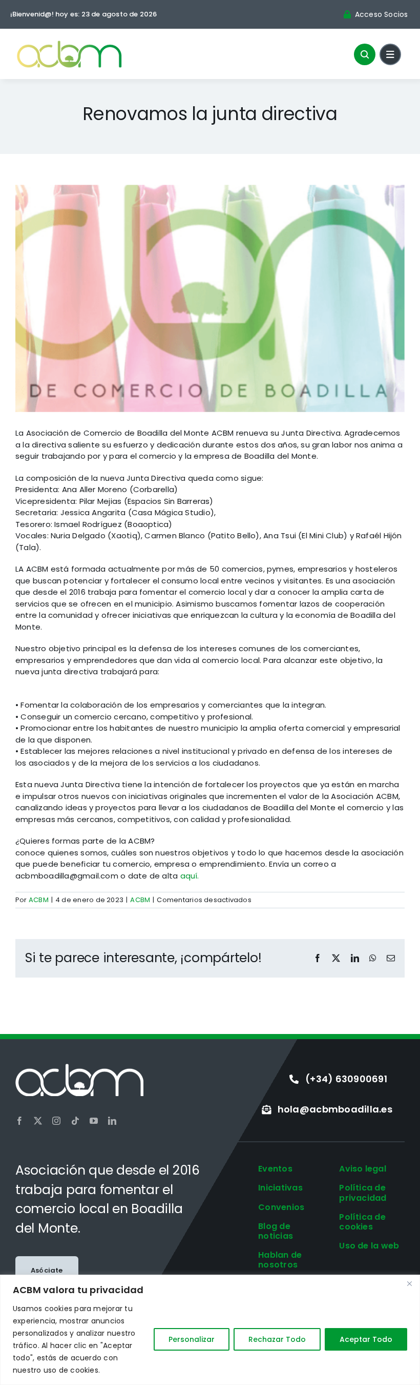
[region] (210, 1330)
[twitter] (38, 1121)
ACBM (39, 900)
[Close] (409, 1283)
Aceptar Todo (366, 1339)
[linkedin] (112, 1121)
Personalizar (192, 1339)
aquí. (189, 875)
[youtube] (94, 1121)
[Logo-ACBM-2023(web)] (69, 42)
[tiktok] (75, 1121)
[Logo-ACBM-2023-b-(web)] (79, 1067)
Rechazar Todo (277, 1339)
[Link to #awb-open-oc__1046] (364, 54)
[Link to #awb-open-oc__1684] (390, 54)
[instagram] (56, 1121)
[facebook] (19, 1121)
